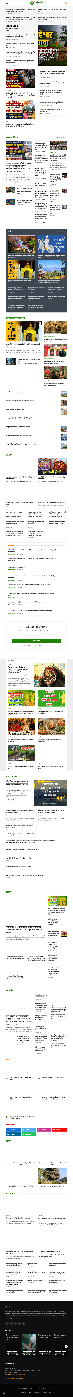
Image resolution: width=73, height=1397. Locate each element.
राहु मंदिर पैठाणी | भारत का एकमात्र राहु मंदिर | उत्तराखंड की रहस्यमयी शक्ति (16, 306)
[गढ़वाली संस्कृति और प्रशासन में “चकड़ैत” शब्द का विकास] (64, 860)
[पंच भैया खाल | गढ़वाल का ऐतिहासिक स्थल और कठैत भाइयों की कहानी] (52, 1152)
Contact (30, 1392)
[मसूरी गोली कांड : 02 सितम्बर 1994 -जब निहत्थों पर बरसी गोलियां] (20, 492)
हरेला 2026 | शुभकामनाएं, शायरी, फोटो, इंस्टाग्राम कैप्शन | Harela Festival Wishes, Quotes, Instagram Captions (21, 713)
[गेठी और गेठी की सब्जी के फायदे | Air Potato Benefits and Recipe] (20, 1238)
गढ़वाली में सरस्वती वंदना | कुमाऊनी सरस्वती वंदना (53, 1077)
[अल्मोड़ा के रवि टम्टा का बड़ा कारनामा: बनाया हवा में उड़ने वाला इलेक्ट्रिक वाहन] (64, 207)
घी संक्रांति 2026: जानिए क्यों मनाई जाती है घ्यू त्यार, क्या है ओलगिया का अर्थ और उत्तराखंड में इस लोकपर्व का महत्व (36, 958)
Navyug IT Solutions (50, 1389)
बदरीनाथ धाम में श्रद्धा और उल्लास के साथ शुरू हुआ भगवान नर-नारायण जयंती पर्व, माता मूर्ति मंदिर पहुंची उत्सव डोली (52, 102)
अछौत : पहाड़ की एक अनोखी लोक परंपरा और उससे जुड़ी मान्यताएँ (50, 767)
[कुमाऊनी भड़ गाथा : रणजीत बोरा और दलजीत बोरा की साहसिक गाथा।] (55, 327)
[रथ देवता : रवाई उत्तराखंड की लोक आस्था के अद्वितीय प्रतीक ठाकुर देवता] (55, 372)
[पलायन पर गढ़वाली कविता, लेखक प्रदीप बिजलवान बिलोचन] (20, 1089)
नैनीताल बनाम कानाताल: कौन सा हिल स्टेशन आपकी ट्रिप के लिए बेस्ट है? (22, 849)
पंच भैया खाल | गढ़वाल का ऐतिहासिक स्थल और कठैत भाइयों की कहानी (20, 826)
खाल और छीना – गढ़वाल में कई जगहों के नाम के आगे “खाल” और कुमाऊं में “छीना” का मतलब (53, 1098)
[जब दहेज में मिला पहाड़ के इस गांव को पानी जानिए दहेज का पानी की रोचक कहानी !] (64, 446)
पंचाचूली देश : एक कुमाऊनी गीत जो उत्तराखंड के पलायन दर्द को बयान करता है (41, 1038)
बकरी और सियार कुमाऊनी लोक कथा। (14, 392)
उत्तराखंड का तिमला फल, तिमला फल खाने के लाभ (36, 1273)
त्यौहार (41, 96)
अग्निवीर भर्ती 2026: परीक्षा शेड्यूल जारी (16, 567)
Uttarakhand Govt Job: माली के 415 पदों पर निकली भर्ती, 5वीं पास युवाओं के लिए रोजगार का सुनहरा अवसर (31, 594)
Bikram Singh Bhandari (32, 363)
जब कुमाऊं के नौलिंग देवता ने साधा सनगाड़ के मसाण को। (18, 427)
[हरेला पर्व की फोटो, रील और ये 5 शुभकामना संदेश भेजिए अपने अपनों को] (15, 968)
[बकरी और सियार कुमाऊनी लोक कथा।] (64, 394)
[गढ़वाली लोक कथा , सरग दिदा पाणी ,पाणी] (64, 411)
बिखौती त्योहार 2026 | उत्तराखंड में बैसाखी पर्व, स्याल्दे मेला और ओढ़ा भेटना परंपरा (53, 921)
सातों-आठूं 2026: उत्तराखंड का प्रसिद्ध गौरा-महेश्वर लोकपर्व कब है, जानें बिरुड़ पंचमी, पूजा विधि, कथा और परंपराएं (51, 92)
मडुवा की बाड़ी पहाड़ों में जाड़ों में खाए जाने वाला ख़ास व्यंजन (57, 1264)
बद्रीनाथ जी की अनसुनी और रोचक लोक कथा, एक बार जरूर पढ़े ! (20, 400)
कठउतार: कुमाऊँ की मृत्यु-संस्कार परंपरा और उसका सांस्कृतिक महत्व (49, 740)
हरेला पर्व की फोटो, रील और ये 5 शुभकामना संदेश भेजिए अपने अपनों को (15, 977)
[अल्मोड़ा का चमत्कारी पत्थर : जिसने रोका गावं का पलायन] (64, 869)
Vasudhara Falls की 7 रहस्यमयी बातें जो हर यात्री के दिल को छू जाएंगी (20, 811)
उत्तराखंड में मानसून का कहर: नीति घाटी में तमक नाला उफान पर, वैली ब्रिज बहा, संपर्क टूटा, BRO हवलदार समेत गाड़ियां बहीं (58, 157)
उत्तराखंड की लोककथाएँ (49, 336)
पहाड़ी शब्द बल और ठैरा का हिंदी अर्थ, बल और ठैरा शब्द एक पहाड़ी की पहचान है (22, 1118)
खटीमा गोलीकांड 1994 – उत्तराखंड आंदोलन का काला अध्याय (51, 502)
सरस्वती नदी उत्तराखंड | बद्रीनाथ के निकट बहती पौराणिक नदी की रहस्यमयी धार (36, 306)
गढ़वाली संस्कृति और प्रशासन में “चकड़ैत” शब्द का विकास (19, 858)
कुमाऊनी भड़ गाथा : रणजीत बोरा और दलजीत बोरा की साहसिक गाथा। (55, 340)
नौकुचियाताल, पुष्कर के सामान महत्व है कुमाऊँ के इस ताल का (17, 782)
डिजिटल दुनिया (11, 604)
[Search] (66, 3)
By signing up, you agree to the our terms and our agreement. (37, 645)
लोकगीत (8, 1024)
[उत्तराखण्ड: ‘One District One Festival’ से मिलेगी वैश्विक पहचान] (10, 202)
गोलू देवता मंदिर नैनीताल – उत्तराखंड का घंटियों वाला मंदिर (36, 288)
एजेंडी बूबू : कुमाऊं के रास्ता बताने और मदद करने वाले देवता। (29, 360)
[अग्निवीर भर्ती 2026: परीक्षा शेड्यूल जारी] (62, 569)
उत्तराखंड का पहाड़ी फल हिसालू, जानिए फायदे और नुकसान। (57, 1281)
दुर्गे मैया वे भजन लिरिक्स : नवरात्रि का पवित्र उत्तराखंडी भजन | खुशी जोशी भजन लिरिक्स (58, 1009)
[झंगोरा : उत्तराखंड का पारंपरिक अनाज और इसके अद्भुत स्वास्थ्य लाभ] (52, 1205)
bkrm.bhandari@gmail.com (16, 1374)
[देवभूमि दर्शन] (36, 3)
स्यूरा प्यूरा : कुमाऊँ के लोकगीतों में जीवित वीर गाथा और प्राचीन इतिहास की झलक (20, 478)
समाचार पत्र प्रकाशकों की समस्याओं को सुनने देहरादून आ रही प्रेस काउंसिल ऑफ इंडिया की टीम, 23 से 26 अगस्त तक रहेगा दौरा (20, 18)
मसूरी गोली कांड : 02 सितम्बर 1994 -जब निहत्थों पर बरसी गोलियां (19, 503)
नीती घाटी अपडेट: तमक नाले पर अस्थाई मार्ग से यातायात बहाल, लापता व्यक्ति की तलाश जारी (41, 217)
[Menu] (7, 3)
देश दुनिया (8, 39)
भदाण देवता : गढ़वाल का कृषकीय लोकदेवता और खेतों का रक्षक (20, 767)
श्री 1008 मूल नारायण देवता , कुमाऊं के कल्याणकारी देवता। (19, 435)
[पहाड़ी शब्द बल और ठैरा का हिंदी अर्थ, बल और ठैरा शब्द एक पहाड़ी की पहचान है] (20, 1108)
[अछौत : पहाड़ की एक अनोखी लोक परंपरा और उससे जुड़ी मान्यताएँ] (51, 753)
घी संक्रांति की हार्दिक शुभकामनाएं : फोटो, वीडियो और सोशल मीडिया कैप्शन (51, 110)
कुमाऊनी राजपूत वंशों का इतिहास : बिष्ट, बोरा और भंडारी (36, 522)
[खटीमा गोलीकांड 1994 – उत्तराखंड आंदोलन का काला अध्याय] (52, 492)
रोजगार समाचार (11, 554)
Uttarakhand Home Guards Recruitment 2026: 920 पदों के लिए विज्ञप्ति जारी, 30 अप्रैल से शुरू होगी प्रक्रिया (32, 577)
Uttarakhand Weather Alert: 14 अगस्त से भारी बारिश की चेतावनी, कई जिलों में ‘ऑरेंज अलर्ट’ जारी (41, 194)
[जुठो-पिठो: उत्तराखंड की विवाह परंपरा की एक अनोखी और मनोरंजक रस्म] (21, 726)
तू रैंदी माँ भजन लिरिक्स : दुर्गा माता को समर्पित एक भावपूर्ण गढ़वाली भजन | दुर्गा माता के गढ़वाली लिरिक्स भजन (58, 1037)
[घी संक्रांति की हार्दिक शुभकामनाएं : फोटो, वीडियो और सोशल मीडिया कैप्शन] (15, 949)
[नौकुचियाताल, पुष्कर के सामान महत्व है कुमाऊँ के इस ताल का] (50, 793)
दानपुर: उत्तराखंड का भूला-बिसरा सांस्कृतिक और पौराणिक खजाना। (35, 513)
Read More (60, 232)
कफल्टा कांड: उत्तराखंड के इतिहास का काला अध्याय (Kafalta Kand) (57, 522)
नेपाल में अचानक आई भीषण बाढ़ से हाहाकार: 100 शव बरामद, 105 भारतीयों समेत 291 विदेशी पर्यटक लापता (20, 10)
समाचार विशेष (9, 56)
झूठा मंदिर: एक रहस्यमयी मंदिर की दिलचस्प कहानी (19, 281)
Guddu (41, 63)
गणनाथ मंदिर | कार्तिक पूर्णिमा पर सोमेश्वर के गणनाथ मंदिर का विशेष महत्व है (21, 256)
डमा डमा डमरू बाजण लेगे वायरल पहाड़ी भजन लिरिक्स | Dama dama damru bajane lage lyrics (41, 1006)
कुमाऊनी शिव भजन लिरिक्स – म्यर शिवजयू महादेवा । (41, 996)
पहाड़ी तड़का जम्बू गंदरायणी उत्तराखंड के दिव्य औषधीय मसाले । (14, 1291)
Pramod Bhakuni (11, 535)
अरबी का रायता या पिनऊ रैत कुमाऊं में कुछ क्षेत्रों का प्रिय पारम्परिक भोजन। (36, 1291)
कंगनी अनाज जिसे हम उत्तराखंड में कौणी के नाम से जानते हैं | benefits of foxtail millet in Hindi (14, 1282)
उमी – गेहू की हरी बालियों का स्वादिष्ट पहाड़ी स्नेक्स (49, 1251)
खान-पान (8, 1215)
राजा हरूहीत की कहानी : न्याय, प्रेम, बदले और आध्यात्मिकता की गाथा (15, 522)
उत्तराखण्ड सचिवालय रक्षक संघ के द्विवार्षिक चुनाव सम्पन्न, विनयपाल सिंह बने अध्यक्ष (52, 83)
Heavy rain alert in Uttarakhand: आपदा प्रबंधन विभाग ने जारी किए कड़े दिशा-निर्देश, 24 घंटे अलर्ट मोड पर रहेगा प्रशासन (41, 158)
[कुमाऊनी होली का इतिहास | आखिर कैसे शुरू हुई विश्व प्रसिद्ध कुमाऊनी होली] (52, 466)
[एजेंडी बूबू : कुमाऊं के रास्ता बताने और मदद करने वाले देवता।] (11, 361)
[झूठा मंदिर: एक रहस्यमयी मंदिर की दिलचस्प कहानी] (21, 269)
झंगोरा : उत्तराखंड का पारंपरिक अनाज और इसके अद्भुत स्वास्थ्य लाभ (52, 1219)
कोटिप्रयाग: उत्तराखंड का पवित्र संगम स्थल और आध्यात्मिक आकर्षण (36, 297)
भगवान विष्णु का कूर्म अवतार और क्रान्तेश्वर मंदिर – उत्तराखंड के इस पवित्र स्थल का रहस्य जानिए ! (49, 281)
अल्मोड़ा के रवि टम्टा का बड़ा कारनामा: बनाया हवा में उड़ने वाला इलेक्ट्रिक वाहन (55, 208)
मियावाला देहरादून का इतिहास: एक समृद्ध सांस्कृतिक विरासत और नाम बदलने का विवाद (14, 532)
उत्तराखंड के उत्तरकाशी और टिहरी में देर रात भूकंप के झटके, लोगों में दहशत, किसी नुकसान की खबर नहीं (55, 178)
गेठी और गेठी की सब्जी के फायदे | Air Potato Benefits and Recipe (19, 1252)
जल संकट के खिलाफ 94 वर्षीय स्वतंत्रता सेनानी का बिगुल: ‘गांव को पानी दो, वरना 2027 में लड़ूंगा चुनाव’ (55, 193)
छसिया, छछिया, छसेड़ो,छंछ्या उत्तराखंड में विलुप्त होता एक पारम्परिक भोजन (57, 1273)
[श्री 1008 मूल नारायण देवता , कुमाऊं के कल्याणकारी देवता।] (64, 437)
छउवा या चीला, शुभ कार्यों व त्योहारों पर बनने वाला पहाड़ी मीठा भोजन (14, 1273)
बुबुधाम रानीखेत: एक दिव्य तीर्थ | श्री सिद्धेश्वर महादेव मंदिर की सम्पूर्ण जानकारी (54, 362)
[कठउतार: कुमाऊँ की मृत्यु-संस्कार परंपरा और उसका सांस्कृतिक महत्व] (51, 726)
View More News (60, 137)
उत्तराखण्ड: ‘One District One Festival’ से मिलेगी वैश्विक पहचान (51, 10)
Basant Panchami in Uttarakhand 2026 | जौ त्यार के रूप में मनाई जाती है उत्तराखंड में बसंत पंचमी (53, 971)
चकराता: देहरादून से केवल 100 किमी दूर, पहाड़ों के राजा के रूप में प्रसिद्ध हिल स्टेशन (25, 875)
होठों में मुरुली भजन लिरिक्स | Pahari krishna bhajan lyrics (41, 1017)
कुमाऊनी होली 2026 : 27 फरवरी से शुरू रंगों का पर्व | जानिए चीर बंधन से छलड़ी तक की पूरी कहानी (53, 945)
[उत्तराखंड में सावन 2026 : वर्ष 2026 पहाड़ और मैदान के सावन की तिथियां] (51, 698)
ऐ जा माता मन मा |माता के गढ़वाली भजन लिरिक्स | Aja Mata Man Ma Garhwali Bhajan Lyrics (18, 1019)
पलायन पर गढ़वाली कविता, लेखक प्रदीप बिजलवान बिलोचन (21, 1098)
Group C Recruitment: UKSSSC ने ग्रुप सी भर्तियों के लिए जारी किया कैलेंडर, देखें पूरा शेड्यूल (30, 611)
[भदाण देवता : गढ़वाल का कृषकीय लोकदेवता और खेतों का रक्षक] (21, 753)
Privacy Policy (47, 645)
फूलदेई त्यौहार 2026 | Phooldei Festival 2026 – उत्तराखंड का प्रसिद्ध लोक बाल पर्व (53, 957)
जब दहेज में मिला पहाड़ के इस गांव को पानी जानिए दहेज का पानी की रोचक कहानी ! (23, 444)
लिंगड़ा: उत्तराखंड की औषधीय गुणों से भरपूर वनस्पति (17, 1218)
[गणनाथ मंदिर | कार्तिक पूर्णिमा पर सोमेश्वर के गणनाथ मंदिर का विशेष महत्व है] (21, 244)
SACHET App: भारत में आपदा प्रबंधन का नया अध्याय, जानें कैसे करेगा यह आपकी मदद (27, 602)
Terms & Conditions (48, 1392)
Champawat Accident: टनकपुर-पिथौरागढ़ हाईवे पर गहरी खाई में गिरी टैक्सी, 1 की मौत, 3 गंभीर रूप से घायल (41, 205)
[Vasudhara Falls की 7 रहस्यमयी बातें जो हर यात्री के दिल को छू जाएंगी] (20, 1152)
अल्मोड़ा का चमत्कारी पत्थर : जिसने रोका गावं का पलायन (18, 866)
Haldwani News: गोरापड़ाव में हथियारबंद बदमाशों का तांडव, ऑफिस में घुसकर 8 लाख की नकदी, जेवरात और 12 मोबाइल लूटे (20, 95)
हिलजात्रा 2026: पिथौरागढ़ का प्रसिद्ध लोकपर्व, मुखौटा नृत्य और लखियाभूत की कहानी (52, 18)
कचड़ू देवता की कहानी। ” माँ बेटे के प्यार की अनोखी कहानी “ (19, 418)
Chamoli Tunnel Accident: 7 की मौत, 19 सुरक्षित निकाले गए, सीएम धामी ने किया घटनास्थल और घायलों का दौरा (41, 172)
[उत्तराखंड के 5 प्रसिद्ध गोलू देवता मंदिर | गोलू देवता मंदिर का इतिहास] (51, 244)
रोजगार (11, 545)
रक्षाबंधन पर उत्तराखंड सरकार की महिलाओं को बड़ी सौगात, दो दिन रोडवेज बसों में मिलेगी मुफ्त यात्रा (20, 125)
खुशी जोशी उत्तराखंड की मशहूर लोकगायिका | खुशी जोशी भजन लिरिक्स (40, 1048)
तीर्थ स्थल (8, 787)
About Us (23, 1392)
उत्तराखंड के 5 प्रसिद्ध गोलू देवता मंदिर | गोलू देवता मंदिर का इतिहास (51, 256)
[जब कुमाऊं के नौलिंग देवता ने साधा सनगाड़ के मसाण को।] (64, 429)
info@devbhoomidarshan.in (18, 1378)
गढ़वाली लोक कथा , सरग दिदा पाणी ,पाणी (15, 409)
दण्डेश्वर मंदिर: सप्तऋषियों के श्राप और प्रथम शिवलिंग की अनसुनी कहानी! (56, 288)
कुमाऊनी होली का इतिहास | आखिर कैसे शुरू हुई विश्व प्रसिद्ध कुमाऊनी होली (51, 478)
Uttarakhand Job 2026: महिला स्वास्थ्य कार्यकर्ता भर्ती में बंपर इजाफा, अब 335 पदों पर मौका (29, 584)
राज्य (7, 48)
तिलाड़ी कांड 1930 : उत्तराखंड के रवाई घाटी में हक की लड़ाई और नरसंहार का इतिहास (57, 513)
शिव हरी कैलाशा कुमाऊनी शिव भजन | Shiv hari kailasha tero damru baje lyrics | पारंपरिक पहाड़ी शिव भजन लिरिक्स (24, 1039)
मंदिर (7, 347)
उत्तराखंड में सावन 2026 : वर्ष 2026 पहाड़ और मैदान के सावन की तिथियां (50, 712)
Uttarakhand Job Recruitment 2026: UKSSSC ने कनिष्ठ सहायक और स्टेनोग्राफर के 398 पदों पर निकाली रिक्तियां (32, 559)
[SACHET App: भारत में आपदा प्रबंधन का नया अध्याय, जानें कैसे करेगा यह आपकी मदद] (62, 604)
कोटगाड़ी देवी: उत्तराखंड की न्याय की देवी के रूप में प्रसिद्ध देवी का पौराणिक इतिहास (16, 297)
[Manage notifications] (3, 1393)
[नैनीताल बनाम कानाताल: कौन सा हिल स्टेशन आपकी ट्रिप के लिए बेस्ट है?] (64, 851)
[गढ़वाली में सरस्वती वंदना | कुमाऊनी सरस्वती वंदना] (52, 1069)
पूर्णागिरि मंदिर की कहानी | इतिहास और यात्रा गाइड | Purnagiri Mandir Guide (51, 811)
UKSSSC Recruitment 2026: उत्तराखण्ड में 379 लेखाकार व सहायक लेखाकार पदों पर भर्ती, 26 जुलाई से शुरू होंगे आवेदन (32, 551)
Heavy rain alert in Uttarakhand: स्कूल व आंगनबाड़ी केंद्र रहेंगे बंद (40, 183)
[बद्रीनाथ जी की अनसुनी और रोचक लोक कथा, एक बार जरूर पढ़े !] (64, 403)
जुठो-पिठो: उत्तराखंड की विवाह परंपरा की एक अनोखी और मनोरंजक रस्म (21, 740)
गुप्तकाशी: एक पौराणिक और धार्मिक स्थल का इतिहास (56, 297)
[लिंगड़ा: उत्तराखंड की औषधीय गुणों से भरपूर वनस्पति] (20, 1205)
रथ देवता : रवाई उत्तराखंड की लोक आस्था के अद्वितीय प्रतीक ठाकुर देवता (54, 384)
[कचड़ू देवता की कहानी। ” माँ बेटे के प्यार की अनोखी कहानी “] (64, 420)
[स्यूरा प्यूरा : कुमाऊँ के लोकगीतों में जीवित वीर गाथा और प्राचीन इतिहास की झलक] (20, 466)
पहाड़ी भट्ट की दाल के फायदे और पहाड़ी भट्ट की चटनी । (36, 1281)
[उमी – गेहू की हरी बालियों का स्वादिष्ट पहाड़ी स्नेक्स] (52, 1238)
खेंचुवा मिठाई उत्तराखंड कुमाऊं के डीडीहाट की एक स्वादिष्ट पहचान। (57, 1291)
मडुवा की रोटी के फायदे (32, 1264)
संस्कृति (7, 65)
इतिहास (7, 481)
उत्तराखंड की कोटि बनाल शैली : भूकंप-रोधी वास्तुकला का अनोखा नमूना (36, 532)
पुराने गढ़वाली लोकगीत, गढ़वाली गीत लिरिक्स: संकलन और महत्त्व (41, 1028)
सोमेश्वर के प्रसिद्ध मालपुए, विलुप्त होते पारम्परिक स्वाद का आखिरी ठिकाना (14, 1264)
